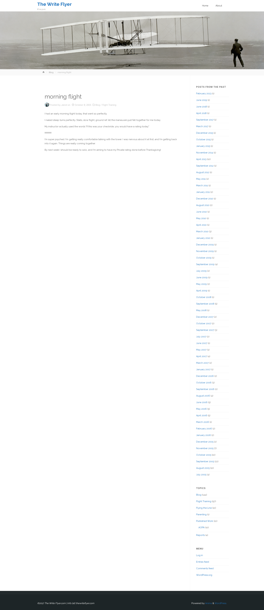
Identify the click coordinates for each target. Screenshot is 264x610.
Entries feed (202, 561)
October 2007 (203, 323)
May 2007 (201, 349)
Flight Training (109, 105)
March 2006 (202, 422)
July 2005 (201, 474)
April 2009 (201, 290)
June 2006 (201, 402)
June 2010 (201, 211)
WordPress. (221, 603)
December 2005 (204, 441)
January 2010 (203, 238)
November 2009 (205, 251)
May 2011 (201, 179)
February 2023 (203, 93)
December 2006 (205, 376)
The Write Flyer (54, 4)
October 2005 (203, 455)
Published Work (204, 521)
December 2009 (205, 244)
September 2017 (205, 119)
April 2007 (201, 356)
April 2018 (201, 113)
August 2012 (202, 172)
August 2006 (203, 395)
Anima (208, 603)
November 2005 (204, 448)
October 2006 (203, 382)
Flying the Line (204, 508)
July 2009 (201, 271)
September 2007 (205, 330)
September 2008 (205, 303)
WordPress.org (204, 575)
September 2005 (205, 461)
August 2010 (202, 205)
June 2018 (201, 106)
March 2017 (202, 126)
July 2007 (201, 336)
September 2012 (205, 165)
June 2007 (201, 343)
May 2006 (201, 409)
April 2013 (201, 159)
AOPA (201, 527)
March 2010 (202, 231)
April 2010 (201, 225)
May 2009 (201, 284)
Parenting (201, 514)
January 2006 (203, 435)
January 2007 (203, 369)
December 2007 (204, 317)
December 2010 (204, 198)
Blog (51, 72)
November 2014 (204, 152)
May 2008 (201, 310)
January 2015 (203, 146)
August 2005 (203, 468)
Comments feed (205, 568)
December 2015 (204, 133)
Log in (199, 555)
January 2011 (203, 192)
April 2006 (201, 415)
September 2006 (205, 389)
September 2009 (205, 264)
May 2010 (201, 218)
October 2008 (203, 297)
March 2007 (202, 363)
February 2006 (204, 428)
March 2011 (202, 185)
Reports (200, 535)
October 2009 (203, 257)
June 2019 (201, 100)
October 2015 (203, 139)
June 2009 (201, 277)
